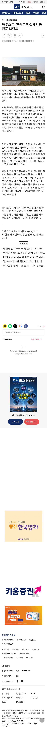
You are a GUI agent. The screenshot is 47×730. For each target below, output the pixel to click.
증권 (28, 13)
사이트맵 (29, 657)
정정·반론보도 (7, 657)
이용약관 (35, 649)
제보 (29, 2)
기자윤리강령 (24, 653)
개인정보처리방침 (9, 653)
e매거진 (35, 2)
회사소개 (5, 649)
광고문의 (25, 649)
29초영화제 (20, 702)
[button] (43, 2)
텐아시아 (19, 698)
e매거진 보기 (31, 421)
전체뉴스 (6, 13)
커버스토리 (18, 13)
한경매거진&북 (7, 2)
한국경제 (5, 694)
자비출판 (22, 2)
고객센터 (19, 657)
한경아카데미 (7, 698)
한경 (8, 640)
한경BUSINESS (11, 20)
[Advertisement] (23, 469)
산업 (44, 13)
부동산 (36, 13)
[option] (23, 526)
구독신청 (15, 421)
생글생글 (34, 698)
